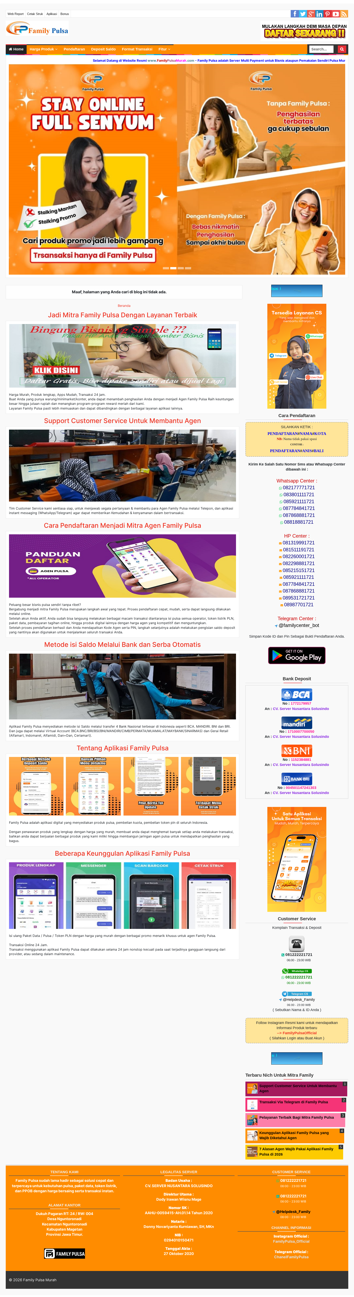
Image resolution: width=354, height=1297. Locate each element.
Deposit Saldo (103, 49)
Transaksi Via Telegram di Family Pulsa (293, 1102)
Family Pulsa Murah (40, 1280)
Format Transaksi (137, 49)
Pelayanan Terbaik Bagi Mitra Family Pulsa (296, 1117)
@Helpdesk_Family (299, 1000)
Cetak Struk (35, 14)
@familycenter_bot (299, 625)
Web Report (16, 14)
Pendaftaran (74, 49)
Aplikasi (52, 14)
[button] (34, 169)
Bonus (64, 14)
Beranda (124, 306)
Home (18, 49)
